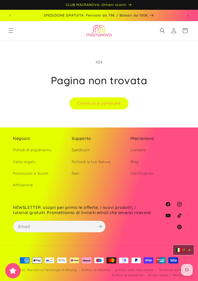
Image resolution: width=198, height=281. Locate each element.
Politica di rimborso (96, 270)
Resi (75, 173)
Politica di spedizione (127, 275)
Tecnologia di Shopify (61, 270)
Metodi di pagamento (32, 150)
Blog (134, 161)
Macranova (35, 270)
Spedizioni (81, 150)
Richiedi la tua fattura (91, 161)
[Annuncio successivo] (188, 15)
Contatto (138, 150)
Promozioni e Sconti (30, 173)
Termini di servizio (172, 270)
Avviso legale (158, 275)
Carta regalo (24, 161)
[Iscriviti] (99, 226)
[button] (10, 30)
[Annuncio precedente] (10, 15)
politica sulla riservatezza (135, 270)
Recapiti (179, 275)
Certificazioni (142, 173)
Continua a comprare (99, 103)
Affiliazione (23, 185)
